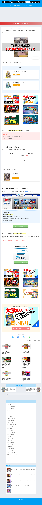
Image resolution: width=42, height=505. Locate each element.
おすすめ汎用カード (10, 430)
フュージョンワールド (11, 416)
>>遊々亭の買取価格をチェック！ (20, 226)
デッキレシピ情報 (10, 408)
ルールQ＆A (9, 410)
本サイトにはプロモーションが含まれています (12, 62)
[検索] (7, 396)
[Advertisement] (21, 14)
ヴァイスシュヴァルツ (11, 452)
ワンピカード (24, 5)
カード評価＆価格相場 (36, 340)
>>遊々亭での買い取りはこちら (21, 262)
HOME (21, 500)
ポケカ (11, 5)
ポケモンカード (10, 428)
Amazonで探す (16, 74)
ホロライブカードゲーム (11, 424)
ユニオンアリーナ (10, 440)
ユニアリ (30, 5)
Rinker (18, 83)
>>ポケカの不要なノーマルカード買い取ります (21, 23)
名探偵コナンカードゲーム (12, 454)
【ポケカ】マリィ (15, 173)
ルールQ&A (9, 436)
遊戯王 (8, 460)
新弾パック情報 (10, 412)
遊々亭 (26, 191)
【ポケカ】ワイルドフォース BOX (19, 71)
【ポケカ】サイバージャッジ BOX (19, 82)
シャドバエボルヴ (17, 5)
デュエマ (8, 414)
